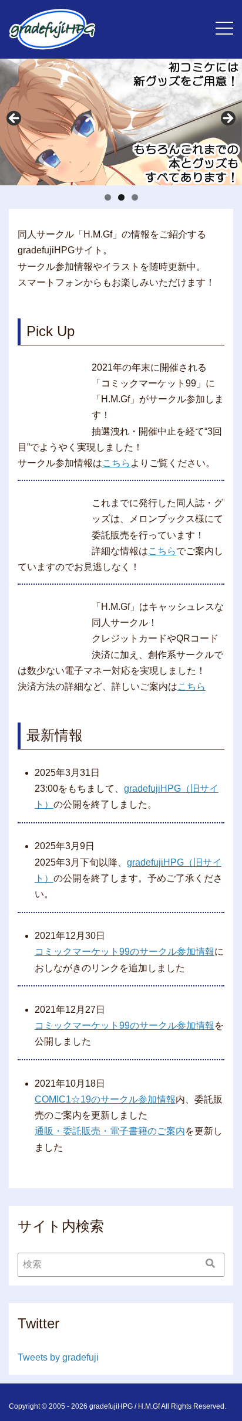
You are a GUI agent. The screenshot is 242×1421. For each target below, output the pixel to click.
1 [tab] (108, 197)
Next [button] (227, 119)
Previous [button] (14, 119)
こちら (116, 463)
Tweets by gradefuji (58, 1357)
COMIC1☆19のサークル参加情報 (105, 1099)
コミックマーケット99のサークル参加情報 (124, 952)
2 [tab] (121, 197)
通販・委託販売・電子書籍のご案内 (110, 1131)
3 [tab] (135, 197)
